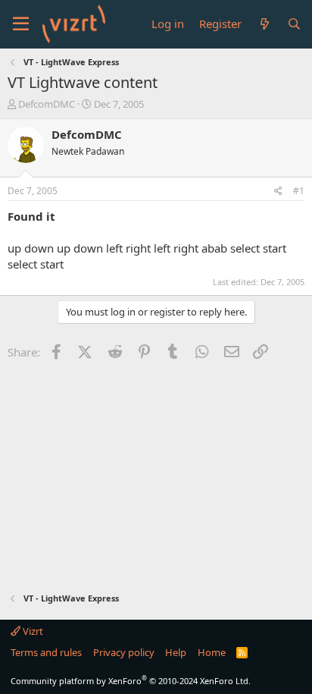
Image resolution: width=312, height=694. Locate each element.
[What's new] (264, 24)
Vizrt (31, 631)
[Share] (278, 191)
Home (212, 652)
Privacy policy (123, 652)
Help (175, 652)
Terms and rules (46, 652)
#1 (298, 190)
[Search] (294, 24)
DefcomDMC (46, 104)
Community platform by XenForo (131, 680)
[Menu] (21, 24)
